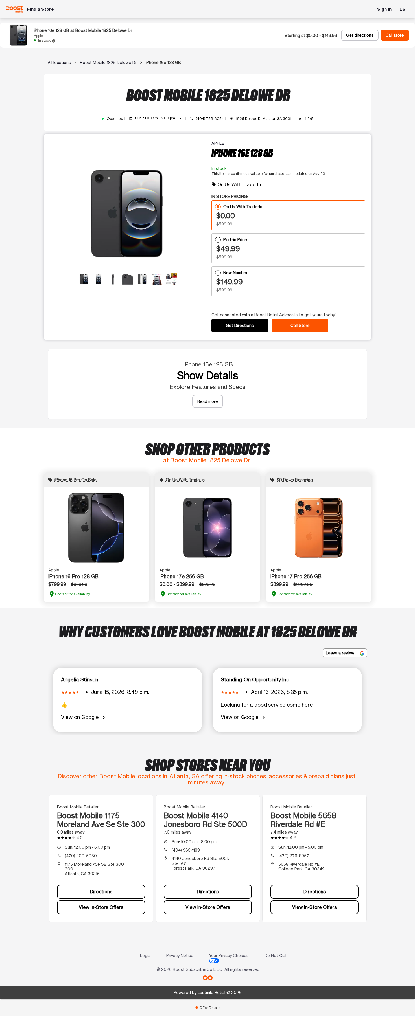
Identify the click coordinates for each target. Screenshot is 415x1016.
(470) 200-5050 (81, 855)
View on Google (84, 717)
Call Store (300, 325)
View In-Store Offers (101, 907)
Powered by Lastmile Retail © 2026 (208, 992)
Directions (101, 891)
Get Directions (240, 325)
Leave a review (340, 652)
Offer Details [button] (207, 1008)
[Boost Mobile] (14, 9)
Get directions (360, 35)
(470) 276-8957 (293, 855)
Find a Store (40, 9)
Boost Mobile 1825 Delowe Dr (108, 62)
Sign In (384, 9)
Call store (395, 35)
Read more (207, 401)
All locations (59, 62)
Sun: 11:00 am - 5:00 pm (159, 118)
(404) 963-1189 (186, 850)
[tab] (207, 1008)
